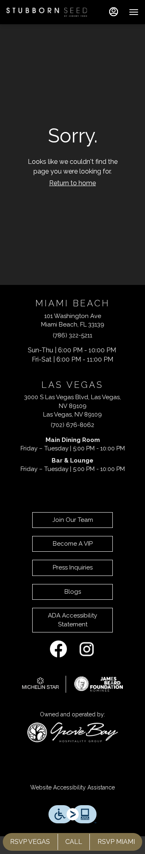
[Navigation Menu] (134, 12)
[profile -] (113, 12)
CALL (73, 842)
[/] (72, 683)
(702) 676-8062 (72, 425)
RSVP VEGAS (30, 842)
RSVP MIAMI (116, 842)
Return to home (72, 183)
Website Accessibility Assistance (72, 787)
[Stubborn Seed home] (46, 12)
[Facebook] (58, 648)
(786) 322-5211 (72, 335)
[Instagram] (86, 648)
